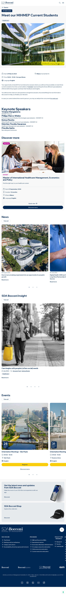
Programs (33, 537)
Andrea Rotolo (26, 371)
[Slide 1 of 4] (27, 387)
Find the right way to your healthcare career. (16, 183)
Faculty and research (59, 537)
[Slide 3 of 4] (35, 387)
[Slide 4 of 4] (39, 387)
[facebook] (22, 582)
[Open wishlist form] (3, 592)
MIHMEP (5, 174)
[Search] (59, 3)
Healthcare (6, 374)
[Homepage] (12, 529)
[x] (27, 582)
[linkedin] (33, 582)
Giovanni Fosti (17, 371)
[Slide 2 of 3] (33, 287)
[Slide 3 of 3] (37, 287)
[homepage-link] (7, 3)
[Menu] (63, 3)
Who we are (5, 537)
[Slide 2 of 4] (31, 387)
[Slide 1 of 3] (29, 287)
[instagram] (44, 582)
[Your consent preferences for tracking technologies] (63, 592)
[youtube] (38, 582)
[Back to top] (61, 529)
